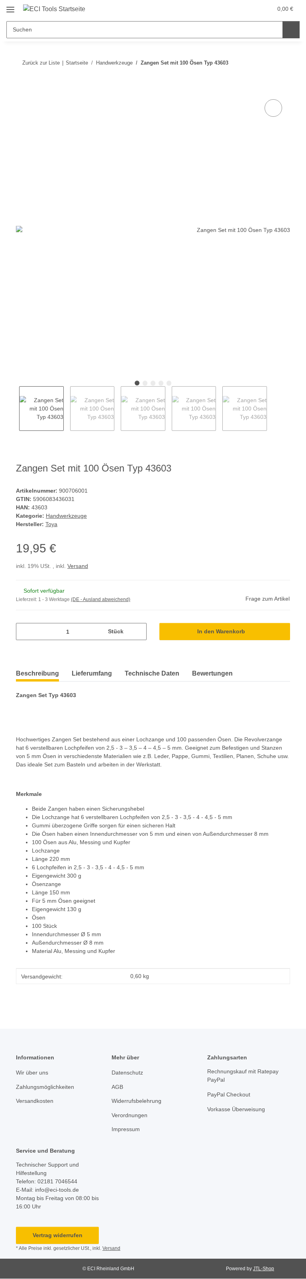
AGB (117, 1087)
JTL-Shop (263, 1268)
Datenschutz (127, 1072)
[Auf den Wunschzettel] (273, 108)
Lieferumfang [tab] (92, 673)
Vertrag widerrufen (57, 1235)
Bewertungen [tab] (212, 673)
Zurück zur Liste (41, 63)
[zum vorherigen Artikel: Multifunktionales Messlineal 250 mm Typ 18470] (264, 62)
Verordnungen (129, 1115)
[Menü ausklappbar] (10, 7)
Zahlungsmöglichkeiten (45, 1087)
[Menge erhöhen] (137, 631)
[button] (234, 9)
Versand (77, 566)
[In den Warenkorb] (22, 88)
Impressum (126, 1129)
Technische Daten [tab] (152, 673)
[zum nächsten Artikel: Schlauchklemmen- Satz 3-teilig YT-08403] (281, 62)
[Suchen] (291, 29)
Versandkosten (34, 1101)
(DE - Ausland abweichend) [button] (100, 599)
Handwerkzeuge (66, 516)
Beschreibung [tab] (37, 673)
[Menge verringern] (24, 631)
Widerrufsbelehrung (136, 1101)
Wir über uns (32, 1072)
